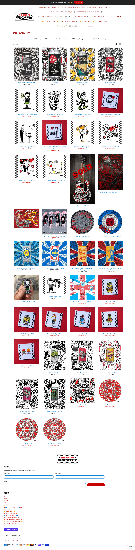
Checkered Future (54, 373)
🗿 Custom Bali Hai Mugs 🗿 (11, 517)
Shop (5, 496)
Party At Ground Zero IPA (54, 412)
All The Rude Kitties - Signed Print (110, 115)
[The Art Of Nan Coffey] (24, 16)
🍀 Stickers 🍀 (62, 26)
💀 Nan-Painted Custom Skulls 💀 (99, 7)
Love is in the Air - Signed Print (26, 180)
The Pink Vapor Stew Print (26, 412)
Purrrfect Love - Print (54, 444)
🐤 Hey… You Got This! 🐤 (49, 21)
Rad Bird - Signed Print (110, 302)
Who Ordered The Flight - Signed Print (54, 180)
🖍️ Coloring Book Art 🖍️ (69, 21)
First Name (7, 474)
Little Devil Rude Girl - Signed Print (27, 115)
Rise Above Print (110, 83)
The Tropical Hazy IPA (110, 373)
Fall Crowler (54, 83)
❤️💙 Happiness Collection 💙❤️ (13, 508)
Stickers (6, 506)
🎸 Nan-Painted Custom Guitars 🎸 (60, 12)
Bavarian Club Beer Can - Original (26, 268)
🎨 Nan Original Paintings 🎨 (49, 7)
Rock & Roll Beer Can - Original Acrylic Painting (82, 269)
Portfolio (6, 500)
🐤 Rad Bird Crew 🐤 (87, 21)
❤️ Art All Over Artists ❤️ (10, 514)
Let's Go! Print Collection (10, 523)
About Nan (6, 498)
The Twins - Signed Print (27, 366)
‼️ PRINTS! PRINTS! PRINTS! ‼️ (100, 17)
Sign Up (95, 485)
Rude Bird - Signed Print (110, 334)
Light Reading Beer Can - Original (54, 268)
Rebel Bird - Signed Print (27, 334)
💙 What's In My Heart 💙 (11, 515)
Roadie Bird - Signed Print (54, 334)
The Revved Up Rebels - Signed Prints (54, 236)
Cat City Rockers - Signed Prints (82, 302)
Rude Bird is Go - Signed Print (54, 115)
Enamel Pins (7, 502)
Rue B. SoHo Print (82, 373)
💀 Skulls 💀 (7, 510)
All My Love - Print (110, 405)
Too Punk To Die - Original (82, 236)
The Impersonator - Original (27, 230)
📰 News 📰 (73, 26)
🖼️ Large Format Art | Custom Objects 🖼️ (52, 17)
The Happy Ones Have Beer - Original (110, 236)
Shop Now (78, 2)
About (81, 26)
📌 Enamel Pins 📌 (102, 21)
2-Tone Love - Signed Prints (27, 147)
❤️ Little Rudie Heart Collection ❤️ (13, 519)
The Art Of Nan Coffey (13, 540)
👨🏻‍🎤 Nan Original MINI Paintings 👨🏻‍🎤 (73, 7)
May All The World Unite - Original (110, 192)
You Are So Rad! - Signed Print (110, 147)
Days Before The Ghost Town (26, 83)
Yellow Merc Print (82, 83)
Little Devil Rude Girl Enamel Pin (27, 302)
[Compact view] (120, 44)
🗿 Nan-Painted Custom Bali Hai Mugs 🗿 (88, 12)
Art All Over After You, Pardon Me (82, 405)
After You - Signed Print (54, 297)
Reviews (90, 26)
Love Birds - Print (27, 444)
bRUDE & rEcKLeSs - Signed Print (82, 147)
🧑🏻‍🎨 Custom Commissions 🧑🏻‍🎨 (78, 17)
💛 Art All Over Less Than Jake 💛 (13, 521)
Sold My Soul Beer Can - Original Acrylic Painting (110, 269)
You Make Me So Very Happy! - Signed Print (54, 147)
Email (5, 481)
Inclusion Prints (8, 504)
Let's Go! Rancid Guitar (82, 206)
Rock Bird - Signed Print (82, 334)
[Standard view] (116, 44)
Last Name (58, 474)
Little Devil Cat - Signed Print (82, 115)
